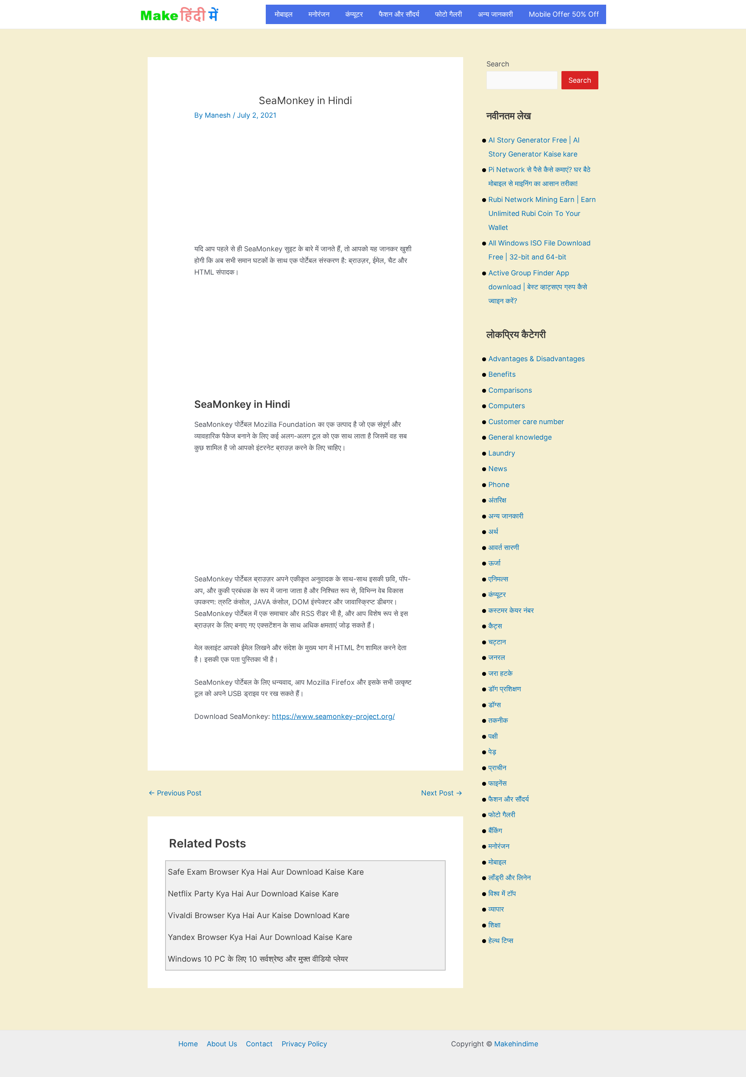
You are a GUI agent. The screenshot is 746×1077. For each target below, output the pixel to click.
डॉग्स (494, 705)
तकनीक (498, 720)
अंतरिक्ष (497, 500)
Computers (506, 406)
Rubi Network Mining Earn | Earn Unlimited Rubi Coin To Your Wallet (542, 213)
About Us (222, 1044)
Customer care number (526, 422)
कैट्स (495, 626)
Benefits (502, 374)
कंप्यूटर (354, 14)
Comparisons (510, 390)
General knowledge (520, 437)
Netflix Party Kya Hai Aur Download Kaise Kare (253, 893)
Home (188, 1044)
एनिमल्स (498, 579)
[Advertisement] (305, 188)
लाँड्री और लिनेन (509, 877)
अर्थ (493, 531)
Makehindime (516, 1044)
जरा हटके (500, 673)
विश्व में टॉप (502, 893)
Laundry (501, 453)
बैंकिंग (495, 830)
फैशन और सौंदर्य (399, 14)
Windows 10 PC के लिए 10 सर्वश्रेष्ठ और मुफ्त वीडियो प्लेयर (258, 959)
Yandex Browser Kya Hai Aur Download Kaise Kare (260, 937)
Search (497, 64)
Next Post (441, 793)
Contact (259, 1044)
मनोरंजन (319, 14)
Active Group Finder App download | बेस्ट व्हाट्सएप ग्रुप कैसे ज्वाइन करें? (537, 287)
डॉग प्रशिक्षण (504, 689)
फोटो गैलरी (448, 14)
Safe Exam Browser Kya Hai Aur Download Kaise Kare (266, 872)
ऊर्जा (494, 563)
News (497, 469)
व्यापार (496, 909)
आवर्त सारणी (503, 547)
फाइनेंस (497, 783)
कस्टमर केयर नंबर (511, 610)
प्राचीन (497, 768)
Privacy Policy (304, 1044)
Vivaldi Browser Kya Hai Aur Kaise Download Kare (259, 915)
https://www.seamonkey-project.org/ (333, 716)
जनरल (496, 657)
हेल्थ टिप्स (500, 940)
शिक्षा (494, 925)
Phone (498, 484)
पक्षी (493, 736)
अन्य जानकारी (495, 14)
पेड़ (492, 752)
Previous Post (175, 793)
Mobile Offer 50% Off (564, 14)
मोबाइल (284, 14)
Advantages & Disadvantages (536, 359)
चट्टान (497, 642)
